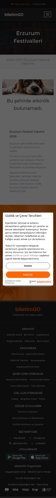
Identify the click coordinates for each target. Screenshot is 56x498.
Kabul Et (28, 274)
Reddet (28, 265)
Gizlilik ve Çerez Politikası (26, 255)
